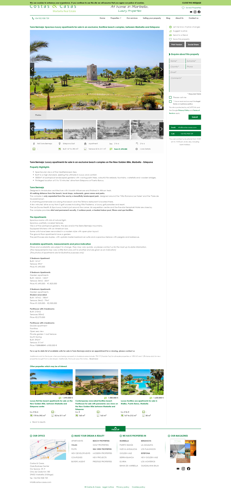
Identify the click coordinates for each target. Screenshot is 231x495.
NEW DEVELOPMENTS (80, 453)
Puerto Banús (126, 445)
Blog (168, 18)
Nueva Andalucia (128, 449)
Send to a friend (180, 35)
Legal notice (108, 487)
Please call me (179, 97)
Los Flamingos (148, 449)
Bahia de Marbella (129, 465)
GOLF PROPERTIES (101, 445)
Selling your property (152, 18)
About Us (179, 18)
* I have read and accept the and (186, 102)
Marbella (124, 441)
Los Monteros (148, 461)
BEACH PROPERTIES (101, 441)
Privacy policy (122, 487)
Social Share (193, 44)
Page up (115, 429)
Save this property (181, 39)
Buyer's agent (78, 461)
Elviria (123, 461)
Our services (132, 18)
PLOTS (74, 449)
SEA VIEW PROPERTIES (102, 449)
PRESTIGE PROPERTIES (102, 461)
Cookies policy (138, 487)
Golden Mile (126, 453)
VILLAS (74, 445)
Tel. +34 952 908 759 (39, 478)
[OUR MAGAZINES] (183, 451)
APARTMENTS (77, 440)
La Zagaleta (147, 445)
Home (102, 18)
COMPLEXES (76, 457)
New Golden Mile (149, 457)
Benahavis (146, 441)
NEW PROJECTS (100, 457)
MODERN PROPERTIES (102, 453)
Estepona (145, 453)
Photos (38, 115)
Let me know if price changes (186, 27)
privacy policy (187, 104)
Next (161, 69)
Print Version (176, 44)
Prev (32, 69)
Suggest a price (180, 31)
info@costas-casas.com (40, 482)
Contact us (193, 18)
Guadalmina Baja (150, 465)
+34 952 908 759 (42, 18)
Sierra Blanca (127, 457)
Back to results (38, 422)
